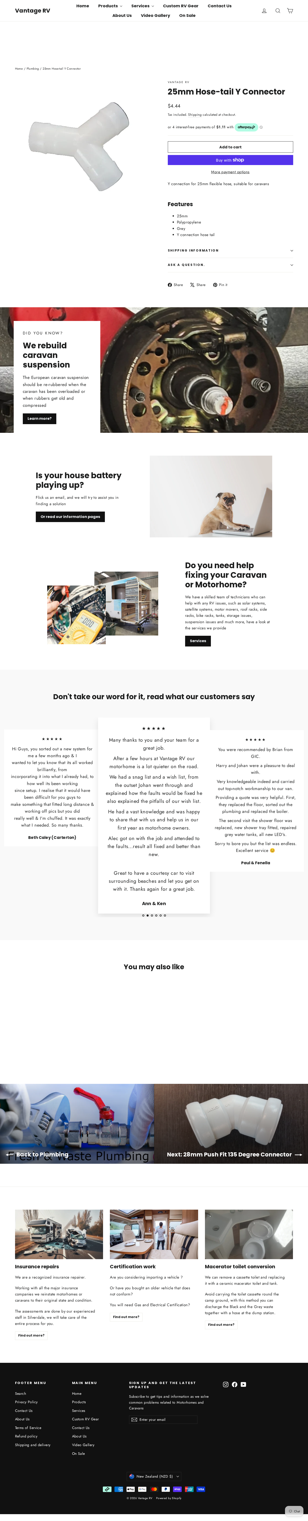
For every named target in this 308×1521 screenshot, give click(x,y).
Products (108, 6)
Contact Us (220, 6)
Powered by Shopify (168, 1498)
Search (20, 1393)
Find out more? (31, 1335)
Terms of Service (28, 1427)
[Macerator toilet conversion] (249, 1234)
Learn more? (40, 418)
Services (140, 6)
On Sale (187, 15)
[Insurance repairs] (59, 1234)
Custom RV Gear (181, 6)
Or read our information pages (70, 516)
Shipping (195, 114)
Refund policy (26, 1436)
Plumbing (33, 68)
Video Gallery (155, 15)
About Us (122, 15)
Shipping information (193, 250)
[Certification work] (154, 1234)
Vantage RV (32, 11)
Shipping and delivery (33, 1444)
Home (82, 6)
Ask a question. (186, 265)
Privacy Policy (26, 1402)
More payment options (230, 172)
